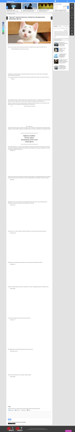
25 (57, 35)
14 (62, 32)
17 (55, 34)
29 (64, 35)
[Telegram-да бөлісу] (3, 27)
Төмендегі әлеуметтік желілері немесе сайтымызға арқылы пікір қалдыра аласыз (24, 408)
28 (62, 35)
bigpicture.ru (44, 147)
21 (62, 34)
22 (64, 34)
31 (55, 36)
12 (59, 32)
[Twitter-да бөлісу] (3, 29)
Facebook (12, 410)
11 (57, 32)
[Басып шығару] (3, 33)
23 (66, 34)
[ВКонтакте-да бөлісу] (3, 25)
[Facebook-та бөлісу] (3, 23)
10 (55, 32)
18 (57, 34)
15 (64, 32)
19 (59, 34)
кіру (28, 408)
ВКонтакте (18, 410)
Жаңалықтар (9, 13)
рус (16, 0)
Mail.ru (29, 410)
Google (24, 410)
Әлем (14, 13)
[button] (68, 431)
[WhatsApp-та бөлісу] (3, 31)
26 (59, 35)
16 (66, 32)
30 (66, 35)
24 (55, 35)
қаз (15, 0)
